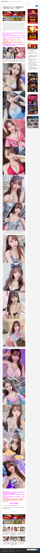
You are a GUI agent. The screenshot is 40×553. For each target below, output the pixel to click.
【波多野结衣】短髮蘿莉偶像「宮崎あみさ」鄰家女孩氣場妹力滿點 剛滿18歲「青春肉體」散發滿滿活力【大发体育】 (13, 543)
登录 (34, 1)
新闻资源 (21, 1)
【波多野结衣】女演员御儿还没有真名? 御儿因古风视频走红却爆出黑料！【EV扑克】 (32, 65)
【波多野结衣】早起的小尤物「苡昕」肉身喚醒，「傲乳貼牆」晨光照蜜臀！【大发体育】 (33, 60)
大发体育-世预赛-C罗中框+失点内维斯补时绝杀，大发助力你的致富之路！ (33, 53)
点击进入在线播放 (14, 503)
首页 (9, 1)
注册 (36, 1)
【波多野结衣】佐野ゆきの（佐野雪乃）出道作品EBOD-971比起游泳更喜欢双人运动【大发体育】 (32, 62)
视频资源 (18, 1)
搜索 (37, 549)
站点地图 (12, 550)
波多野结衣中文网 (4, 1)
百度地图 (14, 550)
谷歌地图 (17, 550)
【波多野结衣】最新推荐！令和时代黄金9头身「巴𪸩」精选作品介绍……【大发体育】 (32, 50)
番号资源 (15, 1)
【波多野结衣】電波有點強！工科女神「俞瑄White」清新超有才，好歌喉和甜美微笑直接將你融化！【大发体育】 (13, 534)
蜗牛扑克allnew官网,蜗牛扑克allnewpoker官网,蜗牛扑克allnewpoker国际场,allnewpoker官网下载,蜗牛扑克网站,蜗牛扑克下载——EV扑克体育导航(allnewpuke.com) (13, 500)
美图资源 (12, 1)
